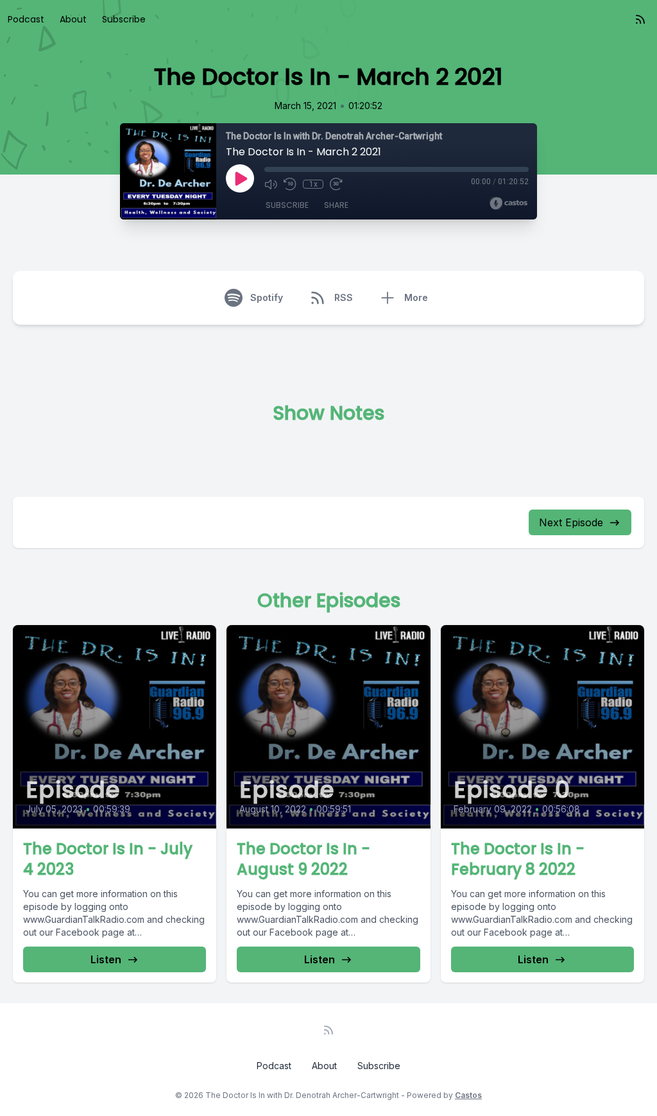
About (73, 19)
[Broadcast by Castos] (508, 203)
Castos (468, 1095)
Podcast (26, 19)
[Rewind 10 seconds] (290, 184)
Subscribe (124, 19)
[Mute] (270, 184)
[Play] (240, 178)
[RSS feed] (640, 19)
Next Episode (571, 522)
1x (313, 184)
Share (336, 205)
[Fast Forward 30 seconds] (336, 184)
